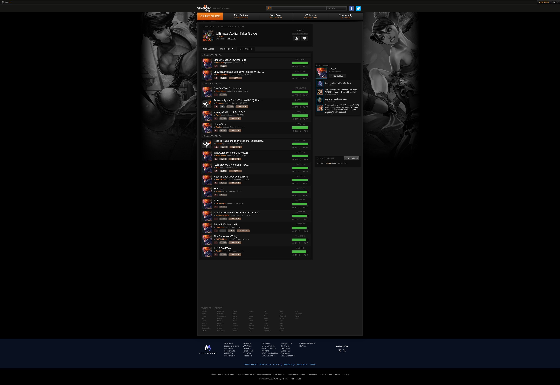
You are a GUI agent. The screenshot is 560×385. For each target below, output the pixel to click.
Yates (297, 316)
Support (313, 364)
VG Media (310, 16)
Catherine (220, 311)
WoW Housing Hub (270, 353)
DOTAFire (247, 346)
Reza (266, 321)
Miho (250, 330)
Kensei (235, 325)
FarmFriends (248, 351)
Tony (281, 325)
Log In (555, 2)
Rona (266, 325)
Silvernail (283, 316)
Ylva (296, 318)
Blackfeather (206, 328)
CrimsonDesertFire (307, 343)
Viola (281, 330)
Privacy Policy (265, 364)
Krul (250, 314)
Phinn (266, 316)
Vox (296, 311)
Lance (251, 316)
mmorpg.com (286, 343)
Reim (266, 318)
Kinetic (235, 330)
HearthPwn (285, 348)
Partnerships (302, 364)
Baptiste (204, 323)
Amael (204, 316)
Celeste (220, 314)
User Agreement (251, 364)
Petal (265, 314)
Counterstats (229, 351)
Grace (219, 328)
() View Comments (351, 158)
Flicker (219, 321)
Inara (235, 316)
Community (345, 16)
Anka (203, 318)
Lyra (250, 323)
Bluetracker (285, 346)
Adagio (204, 311)
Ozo (265, 311)
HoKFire (302, 346)
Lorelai (251, 321)
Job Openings (289, 364)
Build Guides (208, 49)
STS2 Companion (288, 356)
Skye (281, 321)
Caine (204, 330)
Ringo (266, 323)
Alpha (204, 314)
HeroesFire (247, 356)
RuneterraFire (230, 356)
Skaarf (282, 318)
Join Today (544, 2)
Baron (204, 325)
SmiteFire (247, 343)
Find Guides (241, 16)
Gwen (235, 311)
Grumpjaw (221, 330)
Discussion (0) (226, 49)
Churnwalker (221, 316)
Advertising (277, 364)
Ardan (204, 321)
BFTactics (266, 343)
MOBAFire (228, 343)
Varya (282, 328)
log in (328, 163)
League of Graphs (231, 346)
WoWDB (265, 351)
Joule (235, 321)
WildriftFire (228, 353)
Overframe (285, 353)
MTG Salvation (268, 346)
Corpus (220, 318)
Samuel (266, 328)
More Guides (246, 49)
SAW (281, 311)
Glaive (219, 325)
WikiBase (276, 16)
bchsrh (221, 36)
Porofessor (228, 348)
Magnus (251, 325)
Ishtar (235, 318)
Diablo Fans (286, 351)
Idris (234, 314)
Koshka (251, 311)
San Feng (267, 330)
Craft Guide (210, 16)
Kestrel (235, 328)
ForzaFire (247, 353)
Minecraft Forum (269, 348)
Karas (235, 323)
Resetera (247, 348)
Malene (251, 328)
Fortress (220, 323)
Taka (281, 323)
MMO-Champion (268, 356)
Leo (250, 318)
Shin (281, 314)
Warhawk (298, 314)
